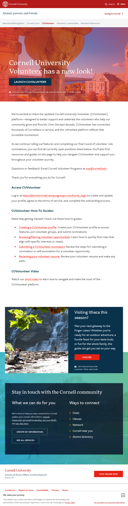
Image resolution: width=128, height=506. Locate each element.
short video (32, 279)
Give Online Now (108, 474)
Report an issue (26, 490)
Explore (87, 357)
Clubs (76, 413)
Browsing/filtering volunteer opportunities (44, 237)
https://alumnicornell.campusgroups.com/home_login (55, 195)
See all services (25, 440)
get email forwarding (32, 420)
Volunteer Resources (90, 23)
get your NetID (49, 420)
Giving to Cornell (112, 13)
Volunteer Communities (67, 23)
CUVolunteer (48, 23)
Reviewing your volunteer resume (39, 256)
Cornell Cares (33, 23)
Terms (65, 490)
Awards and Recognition (13, 23)
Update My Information (29, 431)
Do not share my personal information (109, 502)
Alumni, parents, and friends (19, 13)
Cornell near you (83, 431)
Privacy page (70, 502)
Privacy (55, 490)
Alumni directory (83, 437)
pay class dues (22, 423)
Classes (77, 419)
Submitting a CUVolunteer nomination (42, 247)
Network (78, 425)
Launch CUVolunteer (30, 82)
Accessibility (42, 490)
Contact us (10, 490)
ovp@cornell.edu (96, 168)
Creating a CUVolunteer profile (37, 227)
